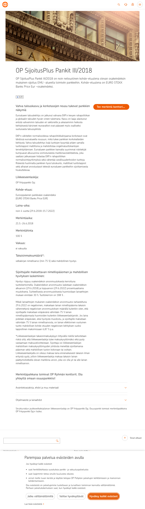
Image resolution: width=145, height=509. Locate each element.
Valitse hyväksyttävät (71, 496)
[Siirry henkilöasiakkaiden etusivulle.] (5, 4)
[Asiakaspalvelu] (125, 4)
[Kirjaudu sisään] (132, 4)
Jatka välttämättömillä (40, 496)
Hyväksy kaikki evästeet (103, 496)
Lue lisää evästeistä (33, 504)
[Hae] (118, 4)
